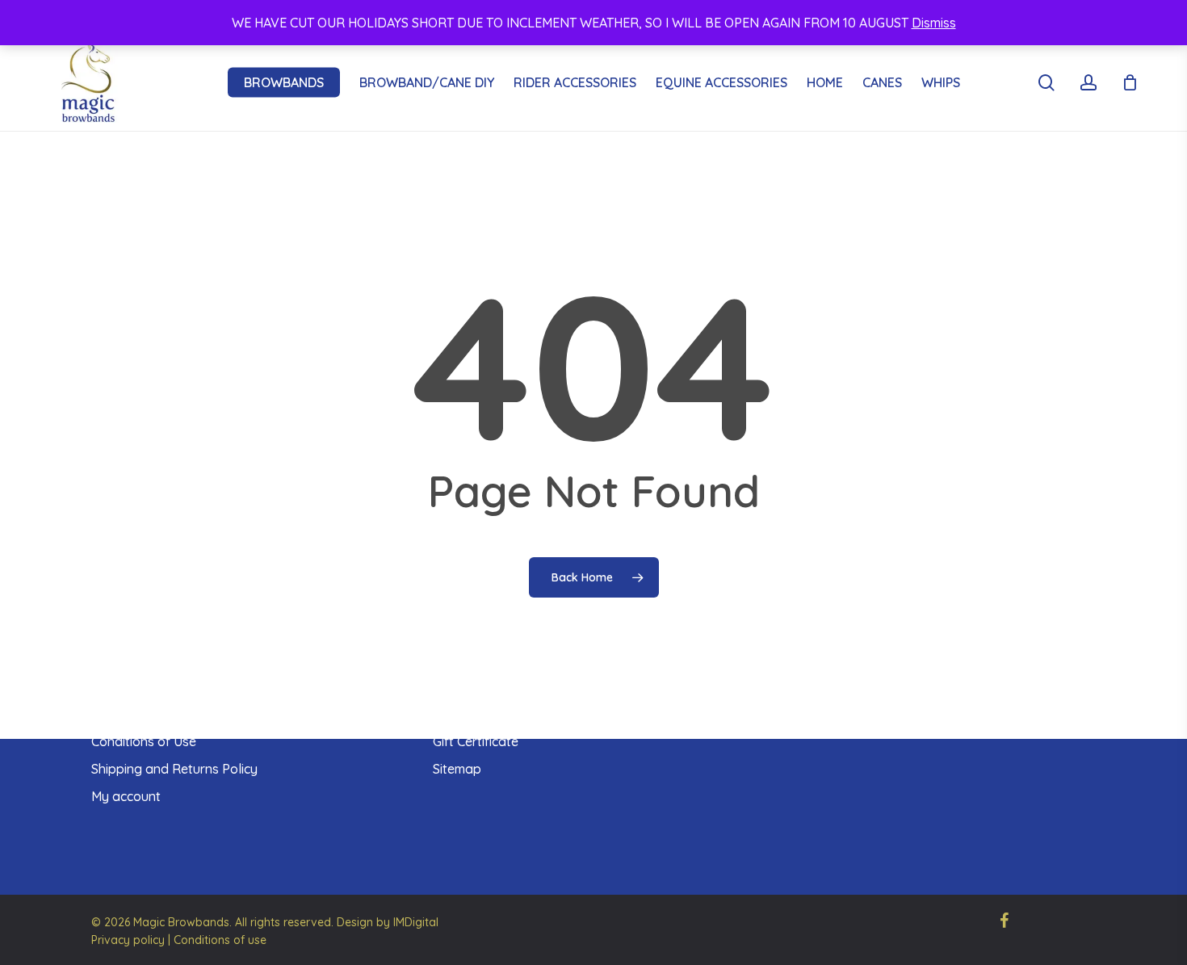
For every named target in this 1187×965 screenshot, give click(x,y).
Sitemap (457, 769)
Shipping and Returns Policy (174, 769)
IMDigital (415, 922)
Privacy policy (128, 940)
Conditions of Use (143, 741)
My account (126, 796)
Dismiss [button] (934, 23)
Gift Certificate (475, 741)
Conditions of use (220, 940)
